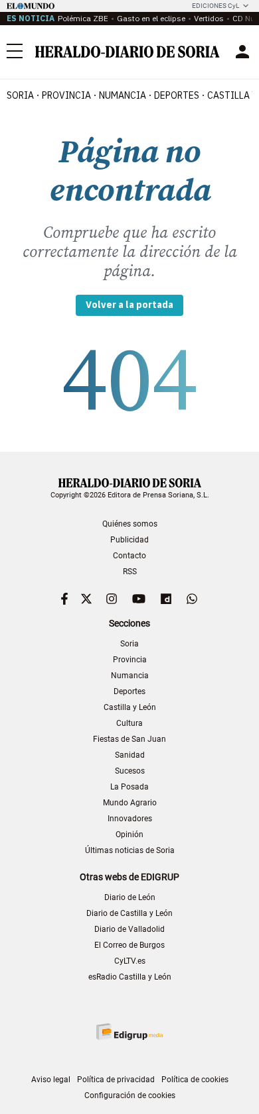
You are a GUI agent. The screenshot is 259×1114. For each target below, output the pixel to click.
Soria (129, 643)
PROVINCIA (66, 95)
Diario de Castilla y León (129, 913)
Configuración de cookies (129, 1095)
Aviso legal (50, 1079)
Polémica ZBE (83, 18)
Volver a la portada (129, 305)
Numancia (130, 675)
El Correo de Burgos (129, 945)
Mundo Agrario (130, 802)
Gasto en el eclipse (151, 18)
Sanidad (130, 755)
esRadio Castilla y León (129, 977)
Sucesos (130, 771)
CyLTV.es (129, 961)
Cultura (129, 723)
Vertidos (209, 18)
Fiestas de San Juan (129, 739)
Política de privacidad (116, 1079)
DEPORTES (176, 95)
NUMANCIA (122, 95)
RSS (130, 571)
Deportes (129, 691)
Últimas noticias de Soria (130, 850)
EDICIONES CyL (215, 5)
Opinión (129, 834)
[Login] (242, 52)
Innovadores (130, 818)
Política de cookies (194, 1079)
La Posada (129, 786)
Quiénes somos (129, 524)
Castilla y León (130, 707)
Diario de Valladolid (129, 929)
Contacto (129, 555)
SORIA (20, 95)
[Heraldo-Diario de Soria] (127, 52)
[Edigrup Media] (129, 1031)
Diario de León (129, 897)
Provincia (130, 659)
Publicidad (129, 539)
